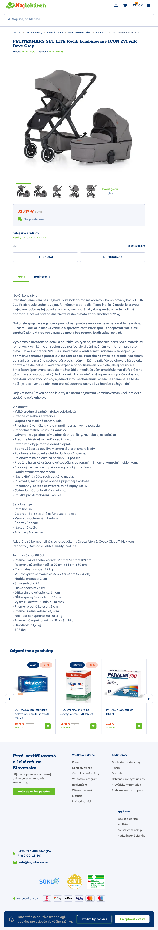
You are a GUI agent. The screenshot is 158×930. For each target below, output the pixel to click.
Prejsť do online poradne (33, 791)
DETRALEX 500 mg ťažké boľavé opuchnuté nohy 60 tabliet (32, 714)
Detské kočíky (55, 32)
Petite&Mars (28, 51)
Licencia (77, 796)
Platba (116, 767)
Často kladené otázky (85, 773)
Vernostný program (84, 779)
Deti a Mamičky (34, 32)
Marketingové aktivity (131, 835)
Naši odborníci (81, 801)
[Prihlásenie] (116, 5)
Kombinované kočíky (79, 32)
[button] (48, 726)
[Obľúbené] (125, 5)
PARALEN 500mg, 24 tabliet (120, 712)
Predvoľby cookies (94, 919)
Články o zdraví (82, 790)
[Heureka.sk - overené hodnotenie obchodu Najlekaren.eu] (74, 881)
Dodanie (117, 773)
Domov (17, 32)
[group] (32, 696)
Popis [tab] (21, 276)
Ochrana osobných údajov (128, 779)
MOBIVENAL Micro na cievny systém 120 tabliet (76, 712)
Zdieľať (47, 257)
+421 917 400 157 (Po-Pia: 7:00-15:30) (34, 853)
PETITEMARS (56, 51)
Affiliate (122, 824)
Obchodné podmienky (126, 762)
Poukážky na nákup (129, 830)
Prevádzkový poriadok (126, 784)
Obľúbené (115, 257)
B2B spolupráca (127, 819)
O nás (75, 762)
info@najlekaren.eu (33, 862)
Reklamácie (79, 784)
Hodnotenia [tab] (42, 276)
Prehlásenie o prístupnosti (128, 790)
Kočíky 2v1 (102, 32)
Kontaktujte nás (82, 767)
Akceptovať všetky (132, 919)
